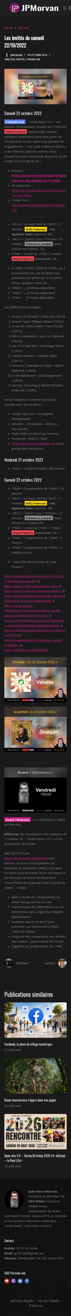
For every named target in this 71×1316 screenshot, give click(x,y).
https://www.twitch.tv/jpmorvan (33, 443)
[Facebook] (26, 1280)
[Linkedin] (20, 1280)
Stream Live (33, 59)
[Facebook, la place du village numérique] (35, 1020)
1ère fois (9, 59)
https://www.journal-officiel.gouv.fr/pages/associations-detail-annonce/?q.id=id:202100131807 (32, 611)
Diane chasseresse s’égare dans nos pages (30, 1100)
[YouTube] (6, 1280)
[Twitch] (13, 1280)
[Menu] (65, 8)
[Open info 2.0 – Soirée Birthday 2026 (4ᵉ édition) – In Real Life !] (35, 1131)
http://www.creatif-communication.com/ (31, 586)
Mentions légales (22, 1301)
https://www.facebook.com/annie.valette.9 (33, 591)
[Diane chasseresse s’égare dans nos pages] (35, 1075)
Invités (20, 59)
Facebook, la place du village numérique (28, 1044)
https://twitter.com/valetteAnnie (26, 650)
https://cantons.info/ (38, 601)
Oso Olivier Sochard (37, 1226)
